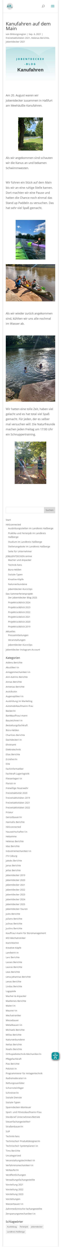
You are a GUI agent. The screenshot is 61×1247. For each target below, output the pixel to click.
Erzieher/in (11, 759)
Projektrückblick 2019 (19, 626)
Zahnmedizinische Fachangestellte (24, 1208)
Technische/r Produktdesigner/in (23, 1141)
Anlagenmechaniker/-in (18, 672)
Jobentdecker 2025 (15, 904)
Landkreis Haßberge (16, 1231)
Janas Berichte (13, 865)
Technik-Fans (15, 564)
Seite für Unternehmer (20, 551)
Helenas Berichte (40, 37)
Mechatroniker (13, 1015)
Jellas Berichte (13, 870)
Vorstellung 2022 (14, 1189)
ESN (8, 763)
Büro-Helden (14, 569)
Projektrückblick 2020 (19, 621)
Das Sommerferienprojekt (19, 593)
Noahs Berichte (14, 1049)
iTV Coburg (11, 855)
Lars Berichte (13, 957)
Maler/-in (10, 1005)
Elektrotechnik (13, 749)
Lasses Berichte (14, 962)
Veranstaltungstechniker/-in (20, 1160)
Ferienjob (24, 1226)
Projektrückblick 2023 (19, 607)
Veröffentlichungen (16, 1174)
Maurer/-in (11, 1010)
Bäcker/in (11, 710)
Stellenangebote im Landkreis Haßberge (29, 546)
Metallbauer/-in (14, 1024)
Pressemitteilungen (18, 635)
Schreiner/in (12, 1092)
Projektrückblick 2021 (19, 616)
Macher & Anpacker (16, 996)
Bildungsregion (18, 34)
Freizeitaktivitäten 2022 (18, 807)
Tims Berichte (13, 1150)
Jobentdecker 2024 (15, 899)
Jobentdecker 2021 (15, 41)
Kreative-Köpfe (16, 579)
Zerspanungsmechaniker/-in (21, 1213)
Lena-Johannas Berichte (18, 976)
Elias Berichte (13, 754)
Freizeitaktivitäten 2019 (18, 797)
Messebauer (12, 1020)
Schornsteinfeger (15, 1087)
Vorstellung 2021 (14, 1184)
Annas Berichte (14, 681)
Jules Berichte (13, 913)
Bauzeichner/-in (14, 720)
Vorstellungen (13, 1199)
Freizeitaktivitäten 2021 (18, 37)
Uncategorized (13, 1155)
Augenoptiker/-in (14, 696)
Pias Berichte (12, 1063)
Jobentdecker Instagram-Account (23, 649)
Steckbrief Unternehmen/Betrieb (23, 1116)
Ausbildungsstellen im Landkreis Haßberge (30, 528)
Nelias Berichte (14, 1044)
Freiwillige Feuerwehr (17, 788)
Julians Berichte (14, 918)
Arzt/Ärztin (11, 691)
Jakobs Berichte (14, 860)
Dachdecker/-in (14, 739)
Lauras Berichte (14, 967)
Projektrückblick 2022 (19, 612)
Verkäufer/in (12, 1170)
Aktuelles (10, 631)
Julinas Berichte (14, 923)
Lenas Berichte (13, 981)
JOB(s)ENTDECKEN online (19, 556)
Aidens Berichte (14, 662)
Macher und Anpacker (19, 560)
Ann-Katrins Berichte (17, 676)
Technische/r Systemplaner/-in (22, 1145)
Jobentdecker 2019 (15, 875)
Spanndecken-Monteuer (18, 1107)
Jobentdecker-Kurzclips (20, 589)
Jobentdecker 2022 (15, 889)
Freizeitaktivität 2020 (16, 792)
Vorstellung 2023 (14, 1194)
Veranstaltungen (16, 639)
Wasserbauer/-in (14, 1203)
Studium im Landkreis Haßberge (25, 541)
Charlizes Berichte (15, 735)
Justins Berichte (14, 928)
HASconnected (13, 524)
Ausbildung (12, 1226)
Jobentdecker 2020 (15, 880)
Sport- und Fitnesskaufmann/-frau (24, 1112)
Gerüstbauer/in (14, 817)
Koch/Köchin (12, 942)
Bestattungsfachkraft (17, 725)
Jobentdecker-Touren (17, 908)
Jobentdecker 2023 (15, 894)
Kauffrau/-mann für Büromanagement (26, 933)
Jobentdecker (37, 1226)
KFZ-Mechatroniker (16, 938)
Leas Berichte (13, 971)
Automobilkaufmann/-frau (19, 705)
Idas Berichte (13, 846)
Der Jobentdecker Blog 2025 (22, 597)
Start (8, 519)
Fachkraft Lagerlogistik (17, 773)
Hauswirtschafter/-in (16, 831)
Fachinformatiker (15, 768)
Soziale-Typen (15, 574)
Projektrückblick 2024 (19, 602)
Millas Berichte (13, 1034)
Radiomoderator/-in (16, 1078)
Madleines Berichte (16, 1000)
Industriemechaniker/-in (18, 851)
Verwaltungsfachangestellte (20, 1179)
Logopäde (11, 991)
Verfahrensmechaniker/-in (19, 1165)
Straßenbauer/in (14, 1126)
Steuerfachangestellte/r (18, 1121)
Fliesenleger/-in (14, 778)
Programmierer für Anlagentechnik (24, 1073)
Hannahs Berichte (15, 822)
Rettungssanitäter (15, 1083)
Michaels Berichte (15, 1029)
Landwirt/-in (12, 952)
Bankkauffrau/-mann (17, 715)
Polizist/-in (11, 1068)
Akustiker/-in (12, 667)
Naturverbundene (17, 584)
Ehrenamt (11, 744)
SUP (8, 1131)
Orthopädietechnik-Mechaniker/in (23, 1054)
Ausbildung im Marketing (19, 701)
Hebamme (11, 836)
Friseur (9, 812)
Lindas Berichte (14, 986)
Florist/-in (11, 783)
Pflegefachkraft (13, 1058)
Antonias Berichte (15, 686)
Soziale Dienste (14, 1097)
